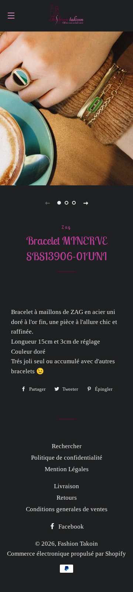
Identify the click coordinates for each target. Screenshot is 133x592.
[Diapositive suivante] (86, 203)
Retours (67, 497)
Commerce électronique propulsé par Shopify (66, 553)
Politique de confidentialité (66, 457)
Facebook (70, 526)
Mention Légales (67, 469)
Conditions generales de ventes (67, 509)
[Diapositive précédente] (47, 203)
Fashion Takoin (78, 543)
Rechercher (67, 446)
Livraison (66, 486)
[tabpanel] (66, 107)
